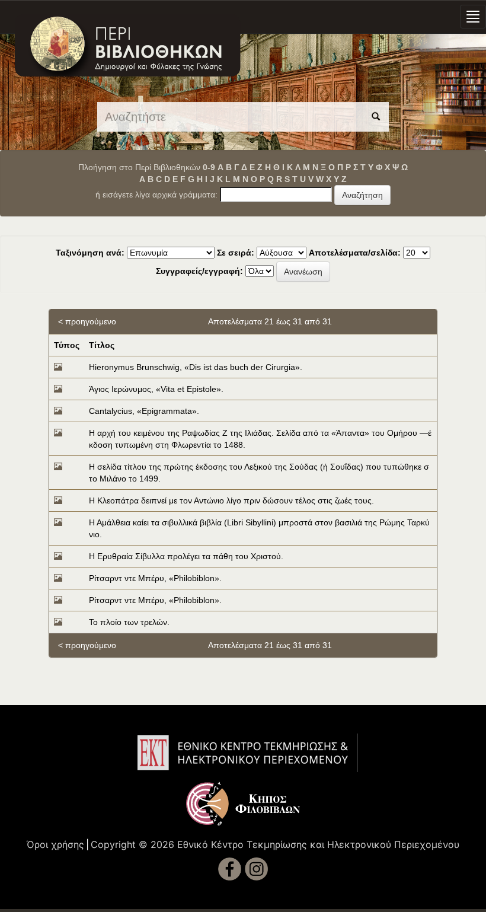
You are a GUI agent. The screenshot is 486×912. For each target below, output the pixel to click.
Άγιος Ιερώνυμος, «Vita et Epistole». (156, 389)
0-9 (209, 167)
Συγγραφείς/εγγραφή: (199, 271)
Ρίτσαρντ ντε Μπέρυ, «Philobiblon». (155, 578)
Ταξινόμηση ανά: (90, 252)
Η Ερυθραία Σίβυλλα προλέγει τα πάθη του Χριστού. (186, 556)
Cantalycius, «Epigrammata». (144, 411)
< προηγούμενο (87, 321)
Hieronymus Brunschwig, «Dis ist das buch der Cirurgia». (195, 367)
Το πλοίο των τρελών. (129, 622)
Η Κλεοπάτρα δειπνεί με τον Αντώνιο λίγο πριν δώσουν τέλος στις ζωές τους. (231, 500)
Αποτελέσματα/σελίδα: (355, 252)
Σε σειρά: (235, 252)
